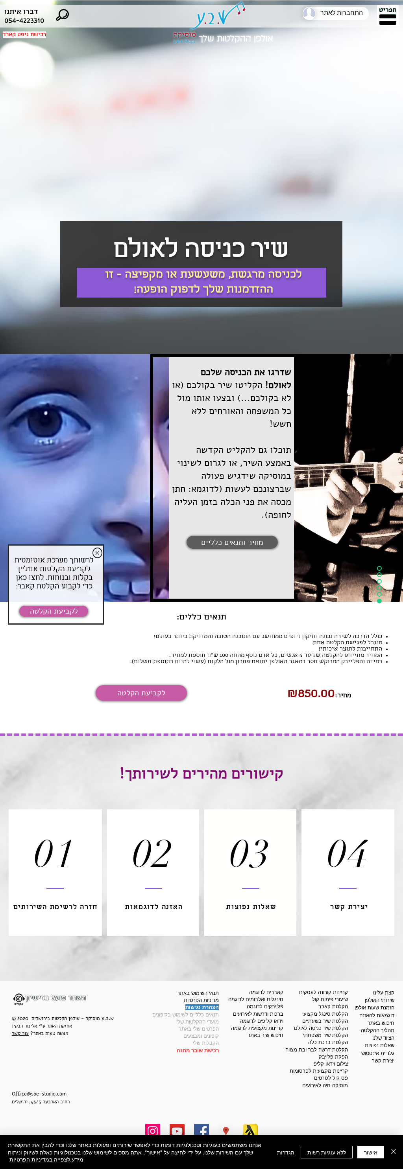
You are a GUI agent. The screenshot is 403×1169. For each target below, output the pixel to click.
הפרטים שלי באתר (199, 1029)
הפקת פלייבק (333, 1057)
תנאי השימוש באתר (198, 993)
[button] (387, 16)
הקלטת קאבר (333, 1006)
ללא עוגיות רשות (326, 1152)
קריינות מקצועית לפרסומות (319, 1071)
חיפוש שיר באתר (265, 1035)
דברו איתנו (21, 11)
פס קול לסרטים (331, 1078)
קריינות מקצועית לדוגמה (257, 1028)
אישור (370, 1152)
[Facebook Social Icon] (201, 1131)
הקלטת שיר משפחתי (325, 1035)
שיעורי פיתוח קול (330, 999)
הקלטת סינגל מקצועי (325, 1014)
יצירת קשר (383, 1061)
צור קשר (20, 1033)
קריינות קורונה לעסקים (323, 992)
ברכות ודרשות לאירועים (258, 1014)
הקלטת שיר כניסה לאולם (321, 1028)
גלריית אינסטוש (377, 1053)
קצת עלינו (383, 993)
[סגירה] (393, 1152)
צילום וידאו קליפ (331, 1064)
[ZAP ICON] (250, 1131)
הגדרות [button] (285, 1152)
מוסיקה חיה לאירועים (325, 1085)
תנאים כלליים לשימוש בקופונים (185, 1015)
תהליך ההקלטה (377, 1030)
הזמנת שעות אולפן (374, 1008)
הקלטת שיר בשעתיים (325, 1021)
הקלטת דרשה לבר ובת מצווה (316, 1050)
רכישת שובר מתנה (198, 1050)
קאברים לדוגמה (266, 992)
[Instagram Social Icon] (152, 1131)
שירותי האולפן (379, 1000)
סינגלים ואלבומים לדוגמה (255, 999)
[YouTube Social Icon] (177, 1131)
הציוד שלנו (383, 1038)
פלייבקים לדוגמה (265, 1006)
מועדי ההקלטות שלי (197, 1022)
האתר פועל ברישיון (56, 997)
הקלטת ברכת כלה (328, 1042)
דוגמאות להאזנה (376, 1015)
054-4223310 (24, 20)
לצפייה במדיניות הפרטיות (39, 1159)
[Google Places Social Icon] (225, 1131)
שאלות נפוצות (379, 1045)
